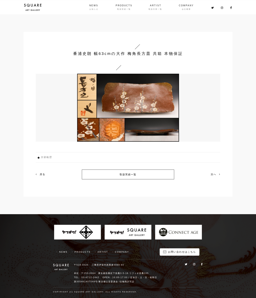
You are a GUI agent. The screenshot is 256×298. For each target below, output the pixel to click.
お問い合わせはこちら (182, 251)
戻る (42, 174)
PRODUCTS (124, 5)
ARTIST (155, 5)
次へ (214, 174)
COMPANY (186, 5)
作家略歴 (46, 157)
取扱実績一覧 (128, 174)
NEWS (93, 5)
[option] (128, 108)
